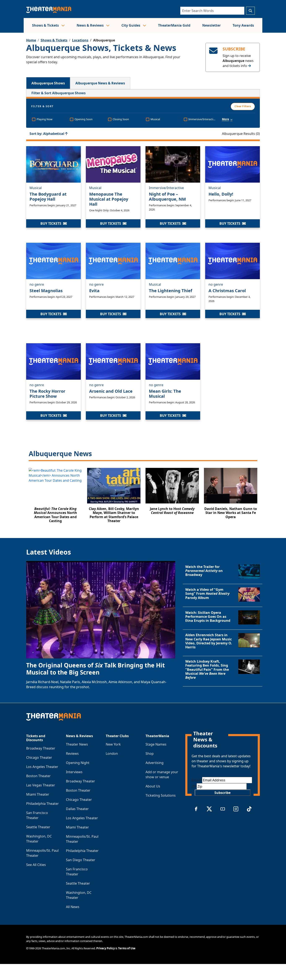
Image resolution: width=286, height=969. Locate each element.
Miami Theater (37, 794)
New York (113, 744)
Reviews (72, 753)
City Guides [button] (131, 25)
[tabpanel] (143, 308)
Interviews (74, 772)
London (112, 753)
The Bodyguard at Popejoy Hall (48, 196)
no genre (37, 284)
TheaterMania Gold (174, 25)
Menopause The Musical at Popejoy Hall (108, 199)
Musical (36, 188)
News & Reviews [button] (90, 25)
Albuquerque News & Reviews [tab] (100, 83)
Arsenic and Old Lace (111, 391)
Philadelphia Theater (42, 803)
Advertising (155, 762)
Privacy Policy (105, 948)
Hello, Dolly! (221, 194)
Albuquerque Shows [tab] (48, 83)
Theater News (77, 744)
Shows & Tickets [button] (46, 25)
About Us (153, 786)
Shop (150, 753)
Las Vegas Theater (40, 785)
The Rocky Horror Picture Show (47, 393)
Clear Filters (242, 106)
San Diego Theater (80, 860)
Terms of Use (126, 948)
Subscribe (222, 792)
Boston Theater (38, 776)
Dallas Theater (77, 808)
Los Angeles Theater (42, 766)
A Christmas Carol (227, 290)
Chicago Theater (39, 757)
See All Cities (36, 864)
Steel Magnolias (46, 290)
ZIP (194, 786)
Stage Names (156, 744)
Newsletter (211, 25)
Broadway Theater (40, 748)
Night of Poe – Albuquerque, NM (167, 196)
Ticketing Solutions (161, 795)
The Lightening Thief (170, 290)
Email (197, 780)
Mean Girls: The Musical (165, 393)
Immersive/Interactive (166, 188)
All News (72, 906)
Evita (94, 290)
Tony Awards (243, 25)
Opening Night (77, 762)
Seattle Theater (38, 827)
